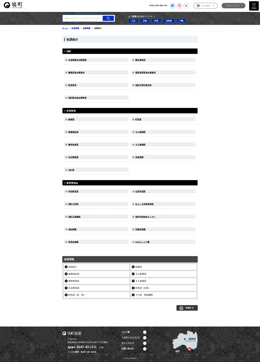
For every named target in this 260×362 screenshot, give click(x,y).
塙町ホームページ (13, 5)
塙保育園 (139, 157)
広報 (145, 21)
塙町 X (186, 5)
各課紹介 (72, 267)
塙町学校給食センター (145, 217)
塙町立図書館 (74, 217)
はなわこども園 (142, 242)
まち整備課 (140, 145)
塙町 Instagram (179, 5)
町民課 (138, 119)
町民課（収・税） (77, 295)
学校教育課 (73, 191)
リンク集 (126, 332)
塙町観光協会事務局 (77, 98)
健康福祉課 (73, 132)
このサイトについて (131, 337)
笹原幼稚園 (73, 242)
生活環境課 (73, 157)
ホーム (65, 28)
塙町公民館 (73, 204)
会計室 (71, 170)
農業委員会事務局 (76, 73)
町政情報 (75, 28)
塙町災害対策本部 (143, 85)
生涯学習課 (140, 191)
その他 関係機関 (144, 295)
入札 (133, 21)
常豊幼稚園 (140, 229)
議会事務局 (140, 60)
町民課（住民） (143, 288)
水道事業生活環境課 (77, 60)
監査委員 (72, 85)
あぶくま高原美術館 (144, 204)
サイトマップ (128, 343)
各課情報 (86, 28)
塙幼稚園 (72, 229)
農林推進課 (73, 145)
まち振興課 (140, 132)
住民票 (169, 21)
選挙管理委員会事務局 (145, 73)
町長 (156, 21)
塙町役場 (74, 333)
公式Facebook (172, 5)
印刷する (190, 308)
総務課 (71, 119)
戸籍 (181, 21)
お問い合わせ (128, 348)
